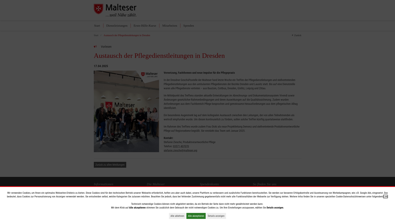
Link (385, 196)
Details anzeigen (217, 215)
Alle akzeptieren (197, 215)
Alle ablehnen (178, 215)
